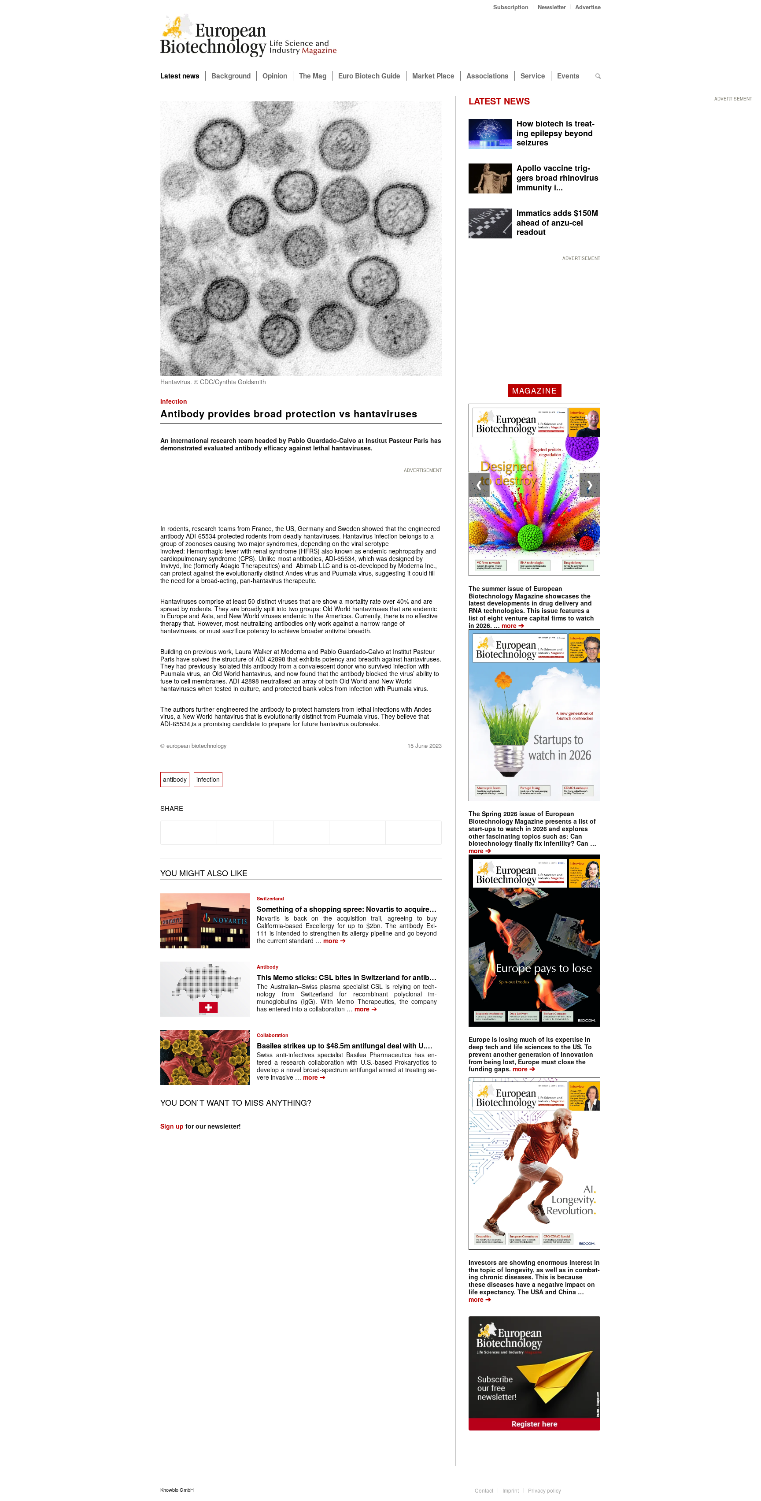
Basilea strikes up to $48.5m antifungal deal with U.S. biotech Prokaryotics (380, 1045)
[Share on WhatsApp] (301, 832)
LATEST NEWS (499, 100)
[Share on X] (245, 832)
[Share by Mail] (413, 832)
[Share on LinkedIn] (357, 832)
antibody (175, 779)
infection (208, 779)
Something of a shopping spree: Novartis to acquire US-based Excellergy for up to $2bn (403, 909)
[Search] (598, 76)
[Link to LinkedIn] (580, 1489)
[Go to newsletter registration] (534, 1373)
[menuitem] (511, 6)
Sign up (172, 1126)
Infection (173, 401)
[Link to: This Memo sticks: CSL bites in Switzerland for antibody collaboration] (205, 989)
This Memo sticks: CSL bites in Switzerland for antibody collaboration (372, 977)
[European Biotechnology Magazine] (248, 39)
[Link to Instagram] (594, 1489)
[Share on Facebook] (189, 832)
